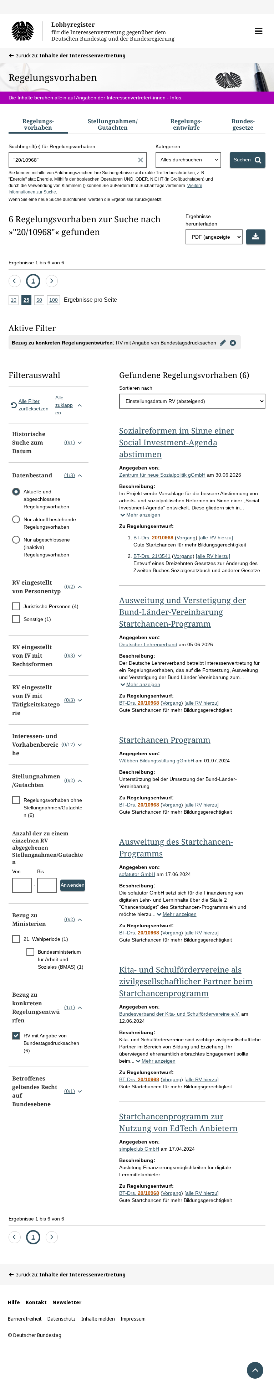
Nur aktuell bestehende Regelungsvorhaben (50, 523)
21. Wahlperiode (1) (46, 939)
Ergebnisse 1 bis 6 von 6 (36, 262)
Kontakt (36, 1302)
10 (15, 301)
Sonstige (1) (37, 619)
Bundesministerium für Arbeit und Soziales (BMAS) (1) (60, 959)
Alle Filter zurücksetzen (34, 404)
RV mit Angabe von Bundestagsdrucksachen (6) (51, 1043)
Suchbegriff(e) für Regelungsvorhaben (52, 146)
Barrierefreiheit (25, 1318)
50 (40, 301)
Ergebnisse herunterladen (201, 220)
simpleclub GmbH (139, 1149)
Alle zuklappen (64, 405)
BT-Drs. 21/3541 (152, 556)
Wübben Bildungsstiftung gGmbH (156, 760)
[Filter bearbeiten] (223, 342)
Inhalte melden (98, 1318)
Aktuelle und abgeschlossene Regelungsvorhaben (46, 499)
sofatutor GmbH (137, 874)
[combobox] (188, 160)
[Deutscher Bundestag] (26, 31)
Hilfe (14, 1302)
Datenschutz (61, 1318)
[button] (258, 31)
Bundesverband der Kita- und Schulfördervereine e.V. (179, 1014)
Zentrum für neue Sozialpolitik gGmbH (162, 475)
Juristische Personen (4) (51, 606)
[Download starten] (255, 236)
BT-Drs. (153, 537)
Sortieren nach (135, 388)
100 (54, 301)
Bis (40, 871)
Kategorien (168, 146)
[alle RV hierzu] (216, 537)
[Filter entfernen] (233, 342)
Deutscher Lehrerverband (148, 644)
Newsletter (66, 1302)
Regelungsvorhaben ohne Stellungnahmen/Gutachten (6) (53, 807)
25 (27, 301)
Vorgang (186, 537)
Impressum (133, 1318)
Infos (175, 97)
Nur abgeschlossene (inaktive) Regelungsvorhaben (47, 547)
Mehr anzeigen (143, 515)
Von (16, 871)
